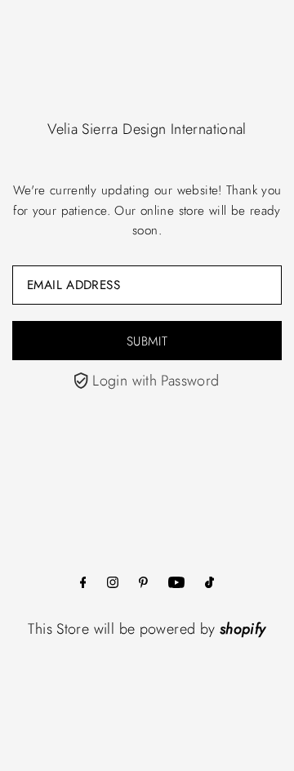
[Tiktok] (209, 583)
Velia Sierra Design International (147, 129)
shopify (243, 629)
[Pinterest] (143, 583)
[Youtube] (176, 583)
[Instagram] (112, 583)
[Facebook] (83, 583)
